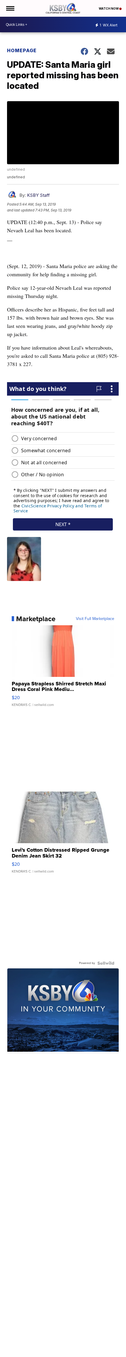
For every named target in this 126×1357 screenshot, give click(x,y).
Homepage (22, 50)
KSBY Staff (38, 195)
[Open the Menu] (9, 8)
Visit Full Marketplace (95, 619)
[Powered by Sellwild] (105, 963)
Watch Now (109, 8)
